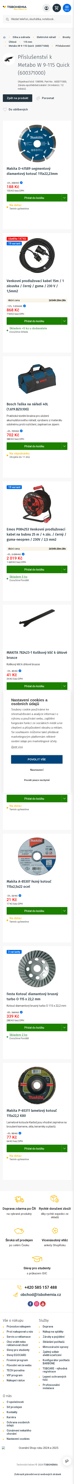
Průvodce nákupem (19, 1342)
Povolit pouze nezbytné (36, 782)
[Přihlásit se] (44, 8)
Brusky (12, 41)
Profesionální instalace (50, 1402)
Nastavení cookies (18, 1454)
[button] (36, 218)
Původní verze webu (19, 1381)
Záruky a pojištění (53, 1352)
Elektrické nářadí (46, 37)
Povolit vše (36, 761)
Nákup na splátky (52, 1347)
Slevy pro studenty (18, 1366)
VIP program (15, 1391)
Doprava (47, 1342)
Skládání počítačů (53, 1357)
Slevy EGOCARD (16, 1371)
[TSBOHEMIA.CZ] (15, 8)
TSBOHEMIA (50, 1480)
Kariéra (11, 1433)
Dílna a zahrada (21, 37)
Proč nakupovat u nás (20, 1347)
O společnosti (15, 1418)
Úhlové (27, 41)
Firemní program (17, 1376)
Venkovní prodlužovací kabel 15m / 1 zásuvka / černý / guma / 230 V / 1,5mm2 (35, 298)
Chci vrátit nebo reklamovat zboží (17, 1359)
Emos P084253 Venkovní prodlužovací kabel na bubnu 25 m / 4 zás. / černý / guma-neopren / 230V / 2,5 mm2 (36, 546)
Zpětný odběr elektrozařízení (51, 1370)
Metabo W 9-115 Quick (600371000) (29, 45)
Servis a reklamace (19, 1352)
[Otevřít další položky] (62, 209)
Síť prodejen (14, 1423)
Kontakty (12, 1428)
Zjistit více (16, 749)
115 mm (42, 41)
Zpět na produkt (17, 110)
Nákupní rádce (16, 1396)
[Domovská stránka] (4, 37)
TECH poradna (15, 1386)
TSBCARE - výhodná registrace (54, 1386)
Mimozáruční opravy (54, 1363)
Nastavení (36, 772)
